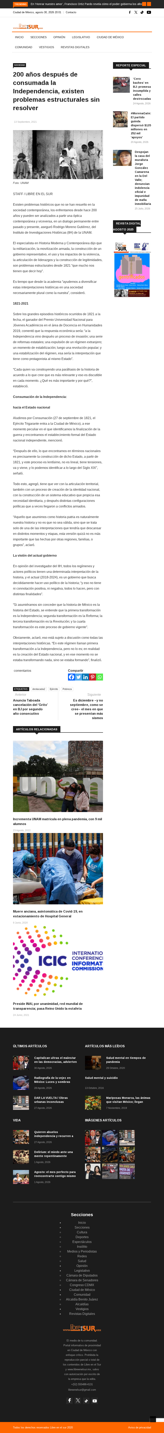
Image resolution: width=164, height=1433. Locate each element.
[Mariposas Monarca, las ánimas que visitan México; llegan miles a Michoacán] (94, 1103)
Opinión (59, 37)
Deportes (82, 1237)
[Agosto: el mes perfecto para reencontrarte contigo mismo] (22, 1177)
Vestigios (46, 47)
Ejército (54, 689)
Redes (82, 1256)
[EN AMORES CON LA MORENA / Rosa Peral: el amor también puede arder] (92, 1178)
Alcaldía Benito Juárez (82, 1299)
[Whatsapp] (99, 677)
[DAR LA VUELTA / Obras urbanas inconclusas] (22, 1103)
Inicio (19, 37)
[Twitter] (78, 677)
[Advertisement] (138, 333)
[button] (144, 4)
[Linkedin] (85, 677)
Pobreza (67, 689)
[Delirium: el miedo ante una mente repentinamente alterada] (22, 1157)
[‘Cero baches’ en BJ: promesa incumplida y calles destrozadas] (121, 85)
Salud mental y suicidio (101, 1077)
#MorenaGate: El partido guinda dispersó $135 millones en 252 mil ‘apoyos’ (141, 125)
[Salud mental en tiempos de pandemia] (94, 1063)
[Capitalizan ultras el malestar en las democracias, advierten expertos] (22, 1063)
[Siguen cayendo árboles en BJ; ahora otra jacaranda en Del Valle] (127, 1161)
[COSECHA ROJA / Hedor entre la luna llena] (110, 1161)
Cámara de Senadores (82, 1280)
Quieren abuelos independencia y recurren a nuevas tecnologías (53, 1136)
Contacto (71, 12)
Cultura (82, 1232)
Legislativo (81, 37)
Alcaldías (82, 1304)
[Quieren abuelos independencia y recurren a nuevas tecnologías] (22, 1137)
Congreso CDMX (82, 1285)
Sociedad (19, 65)
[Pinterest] (92, 677)
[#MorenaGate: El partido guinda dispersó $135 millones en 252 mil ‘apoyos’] (120, 120)
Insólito (82, 1246)
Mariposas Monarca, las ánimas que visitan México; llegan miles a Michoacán (128, 1101)
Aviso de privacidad (139, 1427)
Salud (82, 1261)
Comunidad (23, 47)
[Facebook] (71, 677)
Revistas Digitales (75, 47)
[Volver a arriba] (153, 1419)
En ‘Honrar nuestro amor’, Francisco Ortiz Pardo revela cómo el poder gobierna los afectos (88, 4)
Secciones (38, 37)
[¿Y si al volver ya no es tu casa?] (127, 1178)
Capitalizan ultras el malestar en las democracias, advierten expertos (55, 1061)
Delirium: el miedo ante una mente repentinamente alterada (53, 1156)
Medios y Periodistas (82, 1251)
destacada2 (38, 689)
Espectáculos (82, 1242)
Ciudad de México (110, 37)
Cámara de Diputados (82, 1275)
